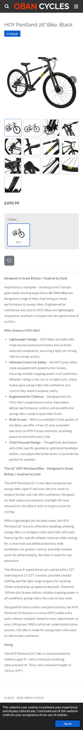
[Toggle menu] (76, 6)
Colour (12, 219)
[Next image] (72, 80)
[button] (13, 127)
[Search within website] (6, 6)
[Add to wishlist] (9, 261)
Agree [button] (68, 723)
